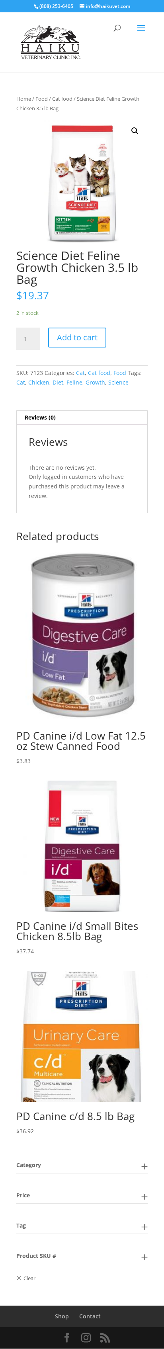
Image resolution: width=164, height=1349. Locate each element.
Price (23, 1195)
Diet (58, 382)
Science (118, 382)
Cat (80, 373)
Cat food (62, 98)
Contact (90, 1316)
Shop (62, 1316)
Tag (21, 1225)
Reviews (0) (40, 417)
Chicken (38, 382)
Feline (74, 382)
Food (41, 98)
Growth (95, 382)
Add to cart (77, 337)
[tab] (82, 418)
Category (28, 1165)
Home (23, 98)
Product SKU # (36, 1255)
